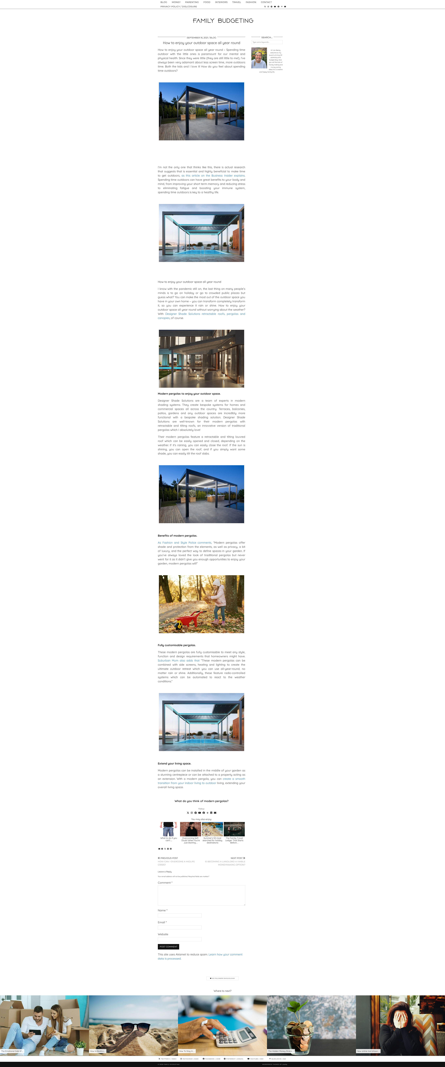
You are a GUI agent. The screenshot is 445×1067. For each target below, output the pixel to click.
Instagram (190, 1059)
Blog (164, 2)
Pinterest (234, 1059)
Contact (266, 2)
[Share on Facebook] (162, 848)
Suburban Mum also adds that (179, 660)
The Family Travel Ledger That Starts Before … (234, 840)
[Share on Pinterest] (168, 848)
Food (206, 2)
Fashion (251, 2)
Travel (236, 2)
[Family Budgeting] (222, 16)
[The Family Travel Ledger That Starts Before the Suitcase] (234, 829)
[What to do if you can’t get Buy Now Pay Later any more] (168, 829)
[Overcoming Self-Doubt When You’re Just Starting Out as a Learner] (190, 829)
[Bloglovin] (282, 6)
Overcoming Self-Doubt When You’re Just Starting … (190, 840)
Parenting (192, 2)
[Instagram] (268, 6)
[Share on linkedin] (170, 848)
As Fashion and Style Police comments (184, 542)
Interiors (221, 2)
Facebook (212, 1059)
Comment (165, 882)
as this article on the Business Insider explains (213, 175)
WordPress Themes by (274, 1064)
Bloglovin (278, 1059)
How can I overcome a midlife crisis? (176, 861)
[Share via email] (159, 848)
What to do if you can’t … (168, 839)
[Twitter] (265, 6)
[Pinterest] (271, 6)
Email (162, 922)
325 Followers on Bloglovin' (223, 978)
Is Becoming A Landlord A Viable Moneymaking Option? (225, 861)
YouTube (257, 1059)
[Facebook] (278, 6)
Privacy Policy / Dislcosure (179, 6)
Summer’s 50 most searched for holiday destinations (212, 840)
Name (162, 910)
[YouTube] (275, 6)
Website (163, 934)
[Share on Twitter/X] (165, 848)
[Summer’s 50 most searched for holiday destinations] (212, 829)
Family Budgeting (172, 1064)
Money (176, 2)
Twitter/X (168, 1059)
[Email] (285, 6)
